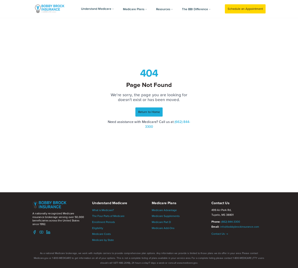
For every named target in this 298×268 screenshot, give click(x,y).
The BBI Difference (195, 9)
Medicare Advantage (164, 210)
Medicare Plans (133, 9)
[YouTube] (41, 232)
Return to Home (149, 112)
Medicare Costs (101, 234)
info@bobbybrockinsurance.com (239, 227)
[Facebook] (34, 232)
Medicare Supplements (166, 216)
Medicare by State (103, 240)
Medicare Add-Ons (163, 228)
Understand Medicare (96, 9)
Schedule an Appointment (245, 9)
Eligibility (97, 228)
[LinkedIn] (48, 232)
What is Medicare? (103, 210)
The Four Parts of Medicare (108, 216)
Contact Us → (219, 233)
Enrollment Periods (103, 222)
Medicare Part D (161, 222)
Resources (163, 9)
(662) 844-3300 (230, 222)
